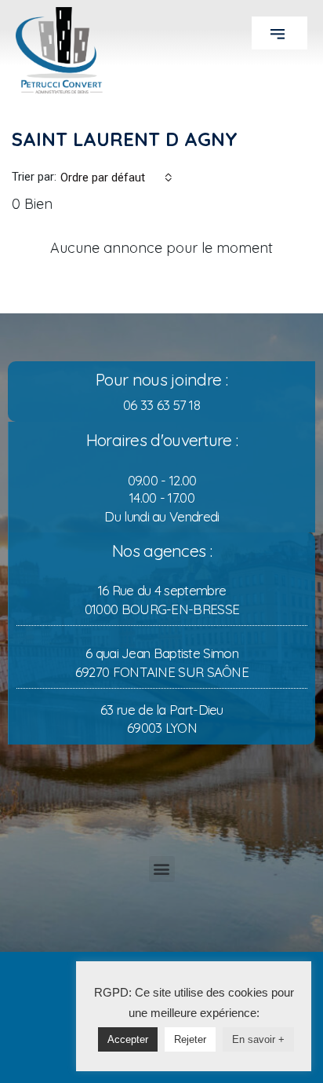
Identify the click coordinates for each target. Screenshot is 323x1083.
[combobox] (116, 177)
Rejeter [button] (190, 1039)
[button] (279, 32)
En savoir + (258, 1039)
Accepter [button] (127, 1039)
